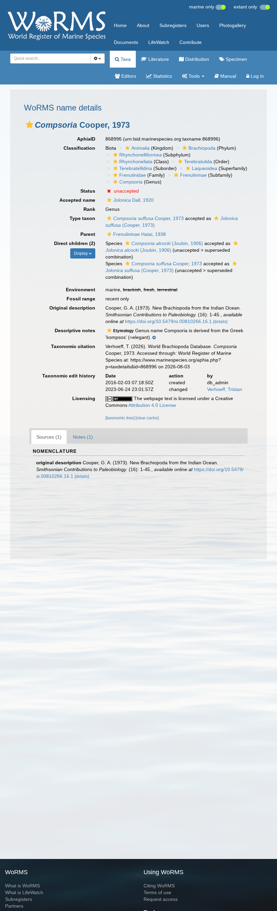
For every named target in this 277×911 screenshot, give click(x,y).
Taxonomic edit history (68, 375)
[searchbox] (48, 58)
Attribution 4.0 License (152, 405)
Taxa (125, 59)
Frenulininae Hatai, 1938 (139, 234)
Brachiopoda (202, 148)
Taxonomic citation (73, 346)
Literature (158, 59)
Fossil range (81, 298)
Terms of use (157, 892)
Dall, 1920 (133, 200)
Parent (87, 234)
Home (120, 25)
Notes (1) (83, 437)
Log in (256, 76)
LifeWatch (158, 42)
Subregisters (172, 25)
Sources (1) (48, 437)
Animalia (140, 148)
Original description (72, 308)
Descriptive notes (75, 330)
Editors (128, 76)
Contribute (190, 42)
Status (87, 191)
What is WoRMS (22, 885)
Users (203, 25)
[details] (220, 321)
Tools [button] (194, 76)
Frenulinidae (132, 175)
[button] (29, 125)
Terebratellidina (135, 168)
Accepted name (77, 200)
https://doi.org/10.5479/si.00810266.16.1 (168, 321)
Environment (80, 289)
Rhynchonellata (135, 161)
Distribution (196, 59)
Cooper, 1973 (148, 218)
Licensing (83, 398)
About (143, 25)
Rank (89, 209)
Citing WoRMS (159, 885)
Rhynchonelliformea (140, 154)
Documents (126, 42)
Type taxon (82, 218)
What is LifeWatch (24, 892)
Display (81, 253)
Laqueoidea (204, 168)
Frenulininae (193, 175)
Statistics (162, 76)
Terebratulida (198, 161)
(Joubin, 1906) (167, 243)
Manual (227, 76)
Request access (161, 899)
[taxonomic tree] (120, 418)
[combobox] (50, 58)
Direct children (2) (74, 243)
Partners (14, 906)
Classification (79, 148)
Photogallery (232, 25)
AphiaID (86, 139)
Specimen (235, 59)
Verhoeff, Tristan (224, 389)
